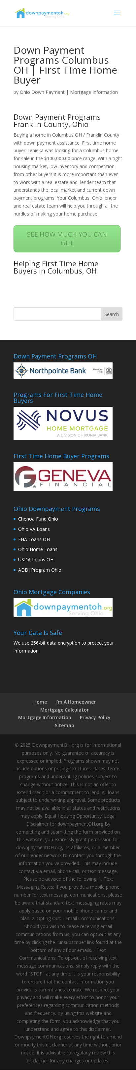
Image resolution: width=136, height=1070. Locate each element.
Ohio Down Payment (42, 92)
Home (40, 702)
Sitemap (64, 725)
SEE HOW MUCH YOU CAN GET (67, 238)
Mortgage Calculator (64, 710)
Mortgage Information (94, 92)
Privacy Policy (95, 717)
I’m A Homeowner (75, 702)
